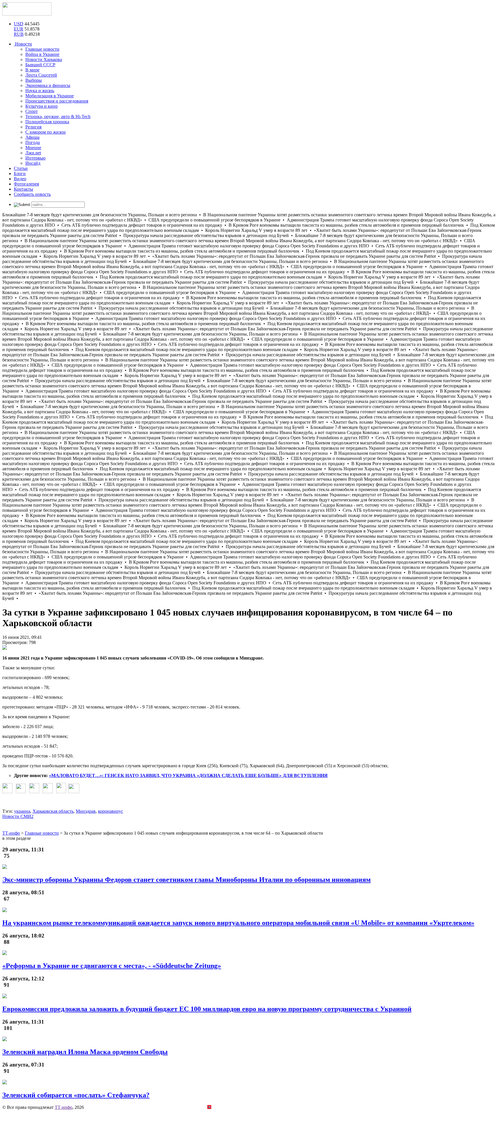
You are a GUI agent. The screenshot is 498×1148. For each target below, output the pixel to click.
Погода (32, 142)
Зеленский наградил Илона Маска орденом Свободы (85, 1052)
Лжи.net (33, 152)
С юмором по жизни (45, 132)
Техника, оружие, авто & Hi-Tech (57, 116)
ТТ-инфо (63, 1107)
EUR (18, 28)
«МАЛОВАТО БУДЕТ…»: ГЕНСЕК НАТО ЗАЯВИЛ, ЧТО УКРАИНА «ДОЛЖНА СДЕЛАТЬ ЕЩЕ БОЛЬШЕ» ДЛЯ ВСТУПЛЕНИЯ (188, 775)
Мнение (33, 147)
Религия (33, 126)
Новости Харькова (43, 59)
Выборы (33, 80)
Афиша (32, 137)
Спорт (31, 111)
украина (22, 811)
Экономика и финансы (47, 85)
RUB (19, 34)
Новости (23, 43)
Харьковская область (53, 811)
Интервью (35, 158)
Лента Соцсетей (41, 75)
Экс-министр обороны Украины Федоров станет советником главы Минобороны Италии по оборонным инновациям (186, 879)
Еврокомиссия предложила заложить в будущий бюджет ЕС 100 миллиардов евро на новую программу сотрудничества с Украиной (207, 1009)
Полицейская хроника (47, 121)
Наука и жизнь (39, 90)
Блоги (20, 173)
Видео (20, 178)
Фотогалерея (26, 183)
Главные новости (42, 49)
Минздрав (86, 811)
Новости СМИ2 (17, 816)
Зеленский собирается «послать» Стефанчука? (76, 1095)
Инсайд (32, 163)
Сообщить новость (32, 194)
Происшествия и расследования (56, 100)
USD (18, 23)
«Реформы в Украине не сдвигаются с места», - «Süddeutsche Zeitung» (111, 965)
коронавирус (110, 811)
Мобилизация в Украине (49, 95)
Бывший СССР (40, 64)
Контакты (23, 189)
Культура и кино (41, 106)
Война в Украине (42, 54)
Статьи (21, 168)
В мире (32, 69)
